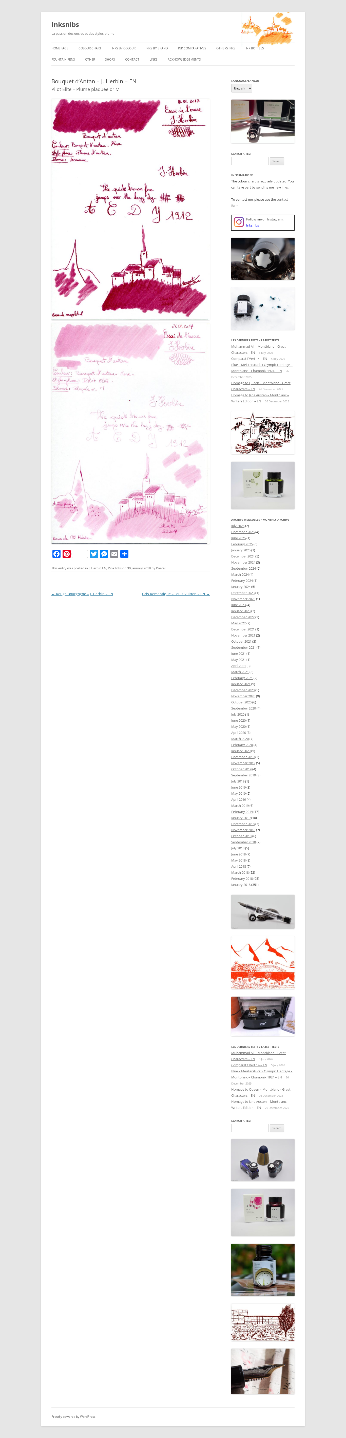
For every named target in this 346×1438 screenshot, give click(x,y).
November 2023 (243, 598)
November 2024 (243, 562)
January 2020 (241, 751)
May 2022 (238, 623)
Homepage (59, 48)
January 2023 (241, 611)
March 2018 (240, 872)
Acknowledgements (184, 59)
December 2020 (243, 690)
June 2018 (238, 854)
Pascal (160, 568)
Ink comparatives (192, 48)
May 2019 (238, 793)
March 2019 (240, 805)
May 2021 (238, 659)
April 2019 (238, 799)
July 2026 (237, 526)
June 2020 (238, 720)
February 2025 (242, 544)
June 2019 (238, 787)
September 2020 (243, 708)
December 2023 (243, 592)
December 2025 (243, 532)
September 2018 (243, 842)
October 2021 (241, 641)
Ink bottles (254, 48)
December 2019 (243, 757)
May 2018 (238, 860)
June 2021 (238, 653)
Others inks (225, 48)
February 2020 (242, 744)
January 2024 (241, 586)
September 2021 (243, 647)
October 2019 (241, 769)
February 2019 (242, 811)
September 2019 (243, 775)
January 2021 (241, 684)
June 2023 (238, 605)
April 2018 (238, 866)
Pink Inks (115, 568)
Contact (132, 59)
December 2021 (243, 629)
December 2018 (243, 823)
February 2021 (242, 678)
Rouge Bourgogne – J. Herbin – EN (82, 593)
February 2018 (242, 878)
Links (153, 59)
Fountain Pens (63, 59)
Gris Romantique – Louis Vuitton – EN (176, 593)
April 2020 (238, 732)
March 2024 (240, 574)
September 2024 (243, 568)
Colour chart (90, 48)
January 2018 (241, 884)
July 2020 (237, 714)
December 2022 (243, 617)
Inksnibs (65, 24)
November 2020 (243, 696)
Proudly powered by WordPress (73, 1416)
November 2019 (243, 763)
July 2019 (237, 781)
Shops (110, 59)
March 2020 (240, 738)
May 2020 (238, 726)
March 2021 (240, 671)
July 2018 (237, 848)
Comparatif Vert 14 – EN (249, 358)
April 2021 (238, 665)
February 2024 (242, 580)
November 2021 (243, 635)
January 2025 (241, 550)
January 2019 (241, 817)
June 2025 (238, 538)
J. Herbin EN (97, 568)
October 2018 (241, 836)
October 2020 (241, 702)
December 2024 (243, 556)
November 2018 (243, 830)
